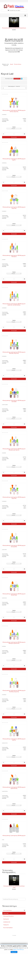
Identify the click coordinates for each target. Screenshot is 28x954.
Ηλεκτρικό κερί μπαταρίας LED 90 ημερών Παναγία (14, 256)
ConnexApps (14, 935)
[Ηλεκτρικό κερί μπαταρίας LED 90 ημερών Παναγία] (14, 248)
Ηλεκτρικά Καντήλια (8, 916)
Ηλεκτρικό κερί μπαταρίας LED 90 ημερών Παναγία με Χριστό (14, 449)
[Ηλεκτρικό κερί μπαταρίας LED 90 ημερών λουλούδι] (14, 393)
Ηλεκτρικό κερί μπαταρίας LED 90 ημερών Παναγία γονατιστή (14, 642)
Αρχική (11, 64)
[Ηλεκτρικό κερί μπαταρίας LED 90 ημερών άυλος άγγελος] (14, 103)
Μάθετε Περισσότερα (18, 949)
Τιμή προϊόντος (17, 78)
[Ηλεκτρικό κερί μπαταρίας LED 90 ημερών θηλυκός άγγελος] (14, 344)
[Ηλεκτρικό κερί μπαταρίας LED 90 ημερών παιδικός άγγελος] (14, 683)
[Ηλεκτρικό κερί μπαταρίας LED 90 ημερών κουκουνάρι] (14, 586)
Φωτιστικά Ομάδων (8, 927)
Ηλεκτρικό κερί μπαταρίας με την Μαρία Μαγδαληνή (14, 27)
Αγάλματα (6, 919)
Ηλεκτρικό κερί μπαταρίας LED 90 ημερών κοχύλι (14, 159)
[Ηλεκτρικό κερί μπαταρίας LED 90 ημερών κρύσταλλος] (14, 779)
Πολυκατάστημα (17, 64)
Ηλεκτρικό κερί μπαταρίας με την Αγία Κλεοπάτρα (14, 886)
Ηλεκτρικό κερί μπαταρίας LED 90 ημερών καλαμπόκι (14, 546)
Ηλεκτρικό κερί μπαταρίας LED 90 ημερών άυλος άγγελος (14, 111)
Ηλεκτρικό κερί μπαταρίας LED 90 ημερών (14, 835)
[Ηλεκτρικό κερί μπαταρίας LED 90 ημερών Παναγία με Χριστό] (14, 441)
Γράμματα (6, 924)
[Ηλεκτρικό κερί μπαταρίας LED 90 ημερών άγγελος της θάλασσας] (14, 296)
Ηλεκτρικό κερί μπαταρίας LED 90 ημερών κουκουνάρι (14, 594)
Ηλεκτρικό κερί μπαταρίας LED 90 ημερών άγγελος (14, 207)
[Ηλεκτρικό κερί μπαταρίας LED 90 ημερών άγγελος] (14, 199)
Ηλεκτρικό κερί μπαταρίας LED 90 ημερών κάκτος (14, 739)
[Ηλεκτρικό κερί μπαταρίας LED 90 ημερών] (14, 828)
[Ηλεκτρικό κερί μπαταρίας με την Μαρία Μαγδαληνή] (14, 21)
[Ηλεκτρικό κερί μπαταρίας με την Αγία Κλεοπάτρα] (14, 880)
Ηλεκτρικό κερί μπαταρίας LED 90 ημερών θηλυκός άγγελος (14, 352)
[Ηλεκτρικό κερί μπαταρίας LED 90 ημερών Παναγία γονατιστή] (14, 634)
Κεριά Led (5, 913)
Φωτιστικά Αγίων (7, 910)
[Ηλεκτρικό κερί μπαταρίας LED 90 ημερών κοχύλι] (14, 151)
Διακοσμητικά (6, 922)
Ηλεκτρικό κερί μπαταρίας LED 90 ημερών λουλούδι (14, 401)
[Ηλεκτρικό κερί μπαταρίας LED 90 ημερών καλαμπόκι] (14, 538)
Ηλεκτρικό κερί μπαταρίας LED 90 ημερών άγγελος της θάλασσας (14, 304)
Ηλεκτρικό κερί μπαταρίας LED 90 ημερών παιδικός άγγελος (14, 691)
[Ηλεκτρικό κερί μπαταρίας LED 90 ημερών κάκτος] (14, 731)
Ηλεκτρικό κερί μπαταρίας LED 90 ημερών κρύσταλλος (14, 787)
